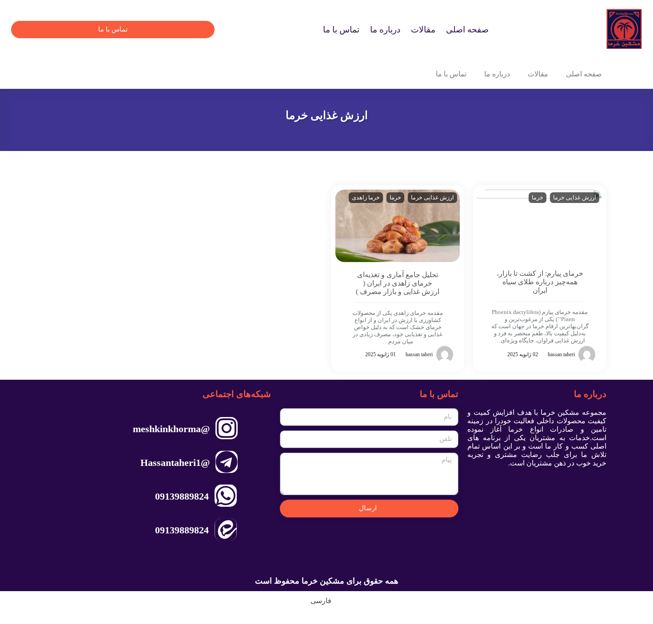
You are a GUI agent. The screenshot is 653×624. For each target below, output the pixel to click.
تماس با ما (341, 29)
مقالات (423, 29)
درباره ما (385, 29)
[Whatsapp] (226, 496)
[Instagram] (226, 428)
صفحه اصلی (467, 29)
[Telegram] (226, 462)
